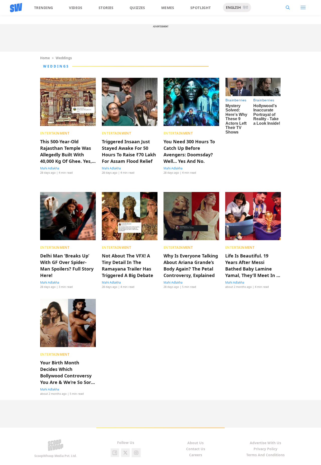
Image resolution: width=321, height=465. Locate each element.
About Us (195, 442)
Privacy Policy (265, 448)
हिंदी (245, 7)
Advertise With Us (265, 442)
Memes (167, 7)
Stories (106, 7)
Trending (43, 7)
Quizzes (137, 7)
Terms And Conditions (265, 454)
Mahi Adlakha (49, 168)
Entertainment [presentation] (54, 133)
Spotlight (200, 7)
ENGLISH (233, 7)
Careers (195, 454)
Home (45, 58)
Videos (76, 7)
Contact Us (195, 448)
